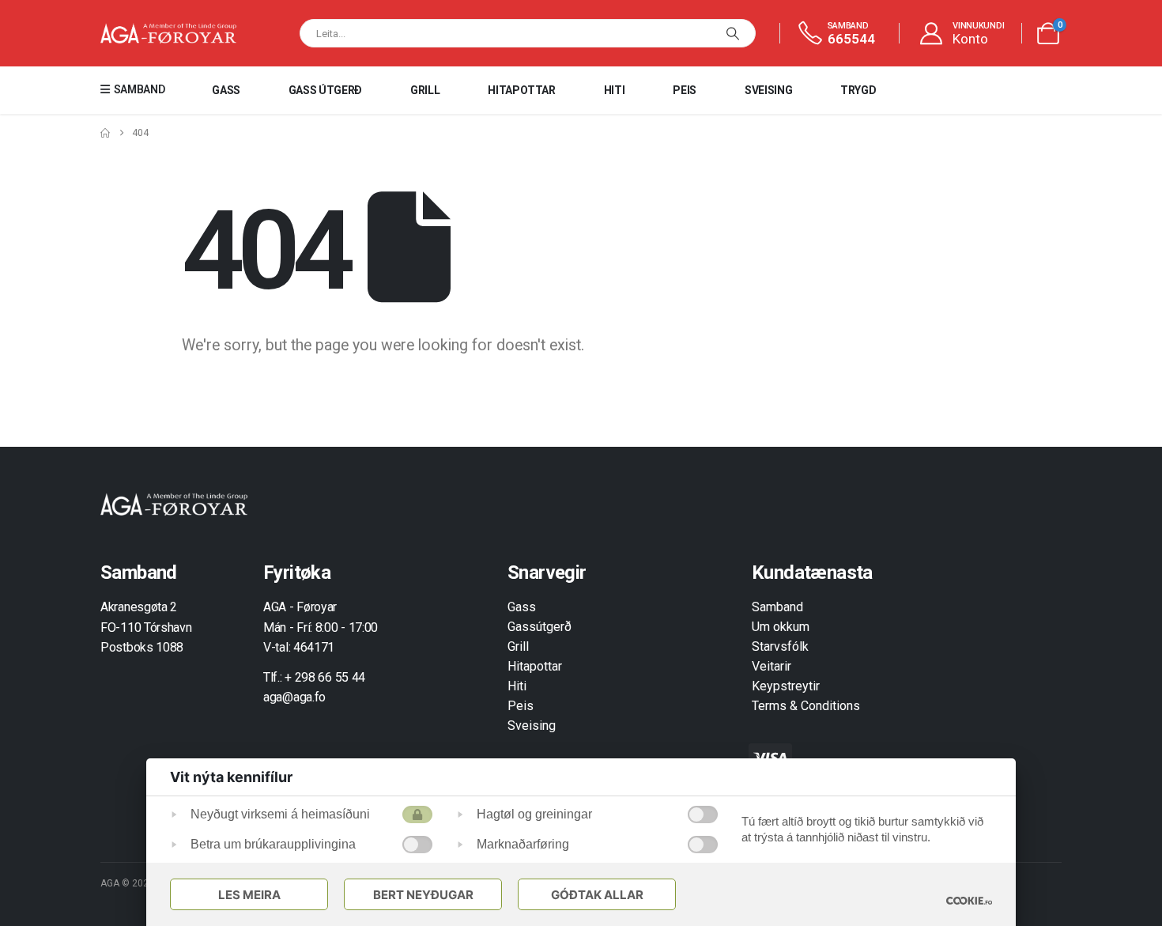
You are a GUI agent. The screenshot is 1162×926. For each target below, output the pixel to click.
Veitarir (771, 666)
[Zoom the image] (173, 502)
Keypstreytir (786, 686)
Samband (777, 606)
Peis (684, 90)
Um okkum (780, 626)
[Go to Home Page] (105, 133)
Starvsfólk (780, 646)
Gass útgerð (325, 90)
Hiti (614, 90)
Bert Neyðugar (423, 894)
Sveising (768, 90)
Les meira (249, 894)
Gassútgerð (539, 626)
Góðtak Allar (597, 894)
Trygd (858, 90)
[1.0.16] (969, 900)
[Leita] (733, 33)
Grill (425, 90)
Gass (226, 90)
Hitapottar (522, 90)
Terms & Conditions (806, 705)
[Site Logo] (168, 33)
